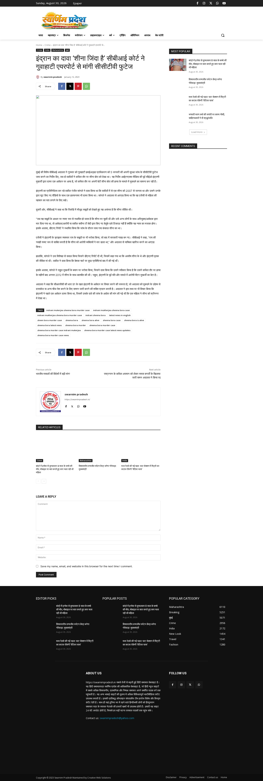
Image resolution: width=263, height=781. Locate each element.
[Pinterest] (78, 86)
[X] (211, 3)
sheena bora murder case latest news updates (107, 330)
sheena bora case (112, 320)
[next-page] (44, 481)
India (47, 50)
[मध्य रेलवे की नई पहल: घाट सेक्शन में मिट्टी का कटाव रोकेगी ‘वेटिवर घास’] (140, 448)
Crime (48, 45)
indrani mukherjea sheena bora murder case (59, 315)
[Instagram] (204, 3)
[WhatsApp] (217, 3)
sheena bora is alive (134, 320)
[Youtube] (224, 3)
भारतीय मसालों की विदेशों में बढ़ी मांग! (53, 373)
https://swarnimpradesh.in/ (77, 399)
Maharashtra (57, 50)
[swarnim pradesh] (38, 77)
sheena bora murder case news (53, 335)
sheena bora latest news (49, 325)
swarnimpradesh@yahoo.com (117, 718)
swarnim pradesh (52, 77)
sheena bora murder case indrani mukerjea (59, 330)
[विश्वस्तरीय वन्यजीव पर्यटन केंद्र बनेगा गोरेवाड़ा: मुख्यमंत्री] (98, 448)
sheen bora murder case (49, 320)
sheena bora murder (75, 325)
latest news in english (120, 315)
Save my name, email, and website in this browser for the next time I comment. (86, 566)
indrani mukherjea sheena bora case (111, 310)
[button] (222, 35)
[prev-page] (38, 481)
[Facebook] (197, 3)
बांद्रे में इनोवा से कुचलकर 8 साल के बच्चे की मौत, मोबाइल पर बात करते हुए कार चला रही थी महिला (55, 469)
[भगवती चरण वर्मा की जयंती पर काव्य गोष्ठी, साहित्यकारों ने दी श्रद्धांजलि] (177, 119)
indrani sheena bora (96, 315)
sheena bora (71, 320)
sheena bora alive (90, 320)
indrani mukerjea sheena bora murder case (68, 310)
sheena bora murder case (102, 325)
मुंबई (67, 50)
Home (39, 45)
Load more (197, 132)
